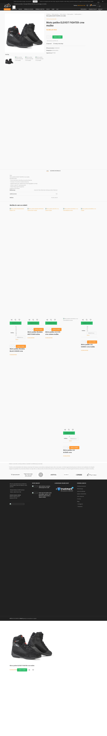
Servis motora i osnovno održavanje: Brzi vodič (44, 487)
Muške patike (78, 14)
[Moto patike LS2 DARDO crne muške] (89, 263)
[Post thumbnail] (35, 488)
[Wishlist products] (87, 5)
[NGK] (40, 474)
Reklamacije (80, 488)
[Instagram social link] (55, 53)
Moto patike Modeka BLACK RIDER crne (17, 350)
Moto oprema (55, 14)
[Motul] (53, 474)
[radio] (20, 326)
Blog (78, 501)
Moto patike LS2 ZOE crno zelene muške (52, 333)
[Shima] (15, 474)
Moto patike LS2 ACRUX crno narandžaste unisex (70, 452)
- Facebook (79, 506)
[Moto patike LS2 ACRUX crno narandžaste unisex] (71, 263)
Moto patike (70, 14)
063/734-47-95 (17, 492)
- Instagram (80, 504)
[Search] (14, 7)
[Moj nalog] (102, 1)
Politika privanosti (81, 486)
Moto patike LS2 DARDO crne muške (88, 345)
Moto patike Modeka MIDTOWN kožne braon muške (35, 334)
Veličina (12, 333)
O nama (79, 499)
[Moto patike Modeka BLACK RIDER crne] (18, 263)
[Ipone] (79, 474)
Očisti (17, 339)
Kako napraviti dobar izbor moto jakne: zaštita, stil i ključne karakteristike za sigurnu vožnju (45, 495)
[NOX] (28, 474)
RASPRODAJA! (7, 9)
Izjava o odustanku (81, 493)
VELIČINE (35, 1)
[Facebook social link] (53, 53)
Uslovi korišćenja (81, 491)
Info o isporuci (80, 496)
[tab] (48, 170)
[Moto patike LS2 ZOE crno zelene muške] (53, 263)
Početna (48, 14)
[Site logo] (7, 5)
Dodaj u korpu (57, 37)
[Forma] (91, 474)
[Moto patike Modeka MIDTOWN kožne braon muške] (36, 263)
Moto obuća (63, 14)
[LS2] (66, 474)
